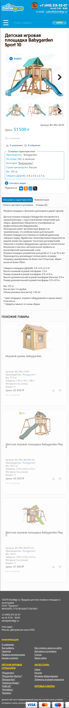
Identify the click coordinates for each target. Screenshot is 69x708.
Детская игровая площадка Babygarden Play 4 (34, 446)
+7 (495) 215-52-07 (53, 5)
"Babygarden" (25, 163)
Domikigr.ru (12, 11)
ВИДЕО (18, 58)
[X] (35, 188)
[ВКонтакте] (21, 188)
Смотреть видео (17, 183)
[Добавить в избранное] (60, 390)
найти (59, 23)
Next (58, 76)
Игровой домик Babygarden (23, 356)
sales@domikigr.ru (56, 11)
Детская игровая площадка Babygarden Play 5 (34, 534)
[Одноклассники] (26, 188)
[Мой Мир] (30, 188)
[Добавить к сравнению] (53, 390)
